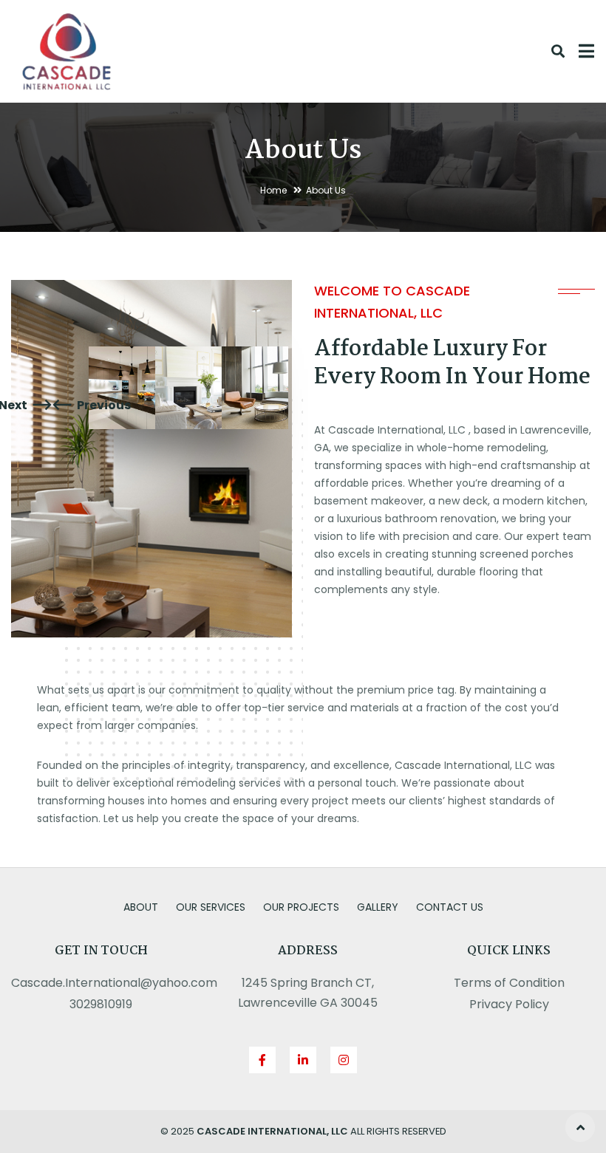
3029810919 (100, 1004)
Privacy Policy (509, 1004)
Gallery (377, 907)
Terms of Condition (509, 982)
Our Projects (301, 907)
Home (273, 190)
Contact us (449, 907)
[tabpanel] (122, 388)
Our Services (210, 907)
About (140, 907)
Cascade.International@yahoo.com (114, 982)
